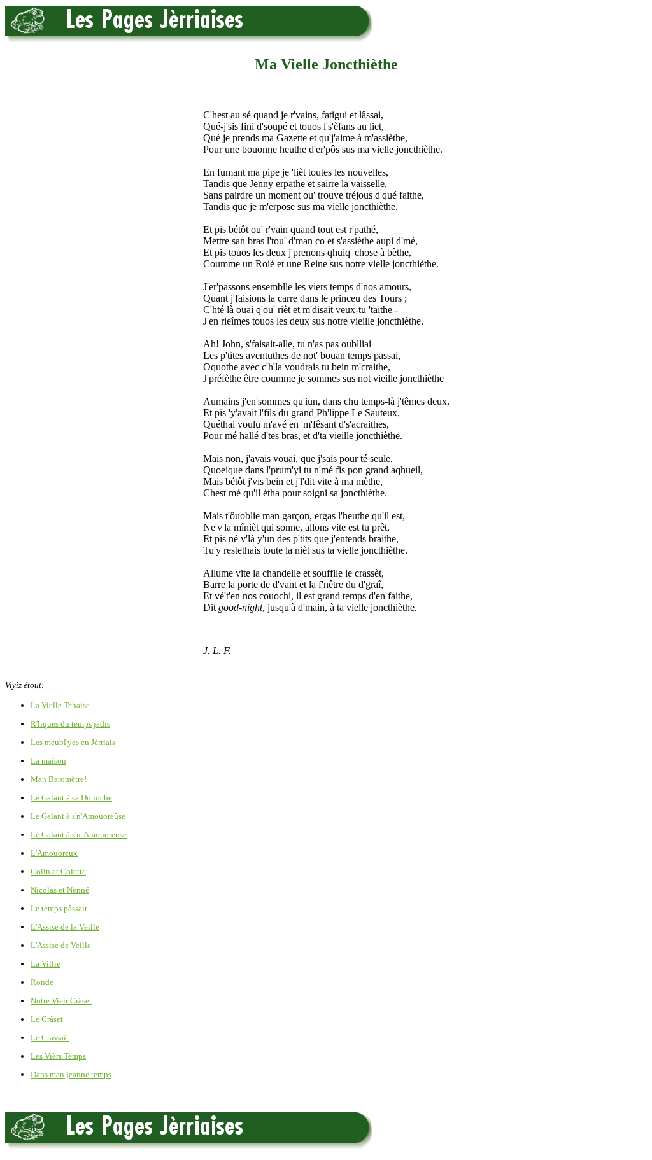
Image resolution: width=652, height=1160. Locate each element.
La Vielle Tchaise (60, 705)
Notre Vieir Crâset (61, 1000)
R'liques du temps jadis (70, 724)
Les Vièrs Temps (58, 1056)
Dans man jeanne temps (71, 1074)
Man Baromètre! (59, 779)
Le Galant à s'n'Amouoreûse (78, 816)
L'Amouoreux (54, 853)
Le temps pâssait (59, 908)
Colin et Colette (58, 871)
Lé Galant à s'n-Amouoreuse (79, 834)
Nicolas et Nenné (60, 890)
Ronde (42, 982)
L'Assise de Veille (61, 945)
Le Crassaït (50, 1037)
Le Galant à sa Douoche (71, 797)
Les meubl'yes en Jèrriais (73, 742)
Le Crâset (47, 1019)
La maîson (48, 760)
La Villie (45, 963)
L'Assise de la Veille (65, 927)
